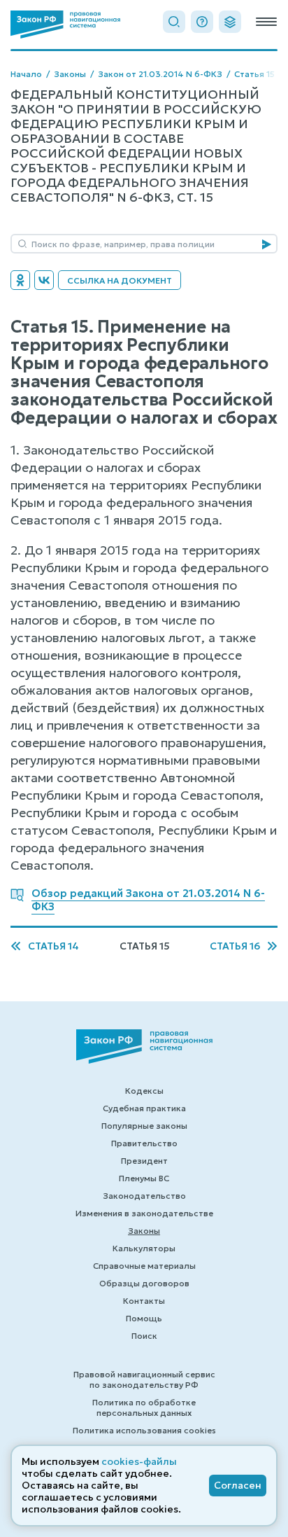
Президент (144, 1160)
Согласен (237, 1485)
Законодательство (144, 1195)
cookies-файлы (139, 1461)
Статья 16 (235, 946)
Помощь (144, 1318)
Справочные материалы (144, 1265)
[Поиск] (174, 22)
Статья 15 (254, 74)
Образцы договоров (144, 1283)
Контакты (144, 1300)
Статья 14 (53, 946)
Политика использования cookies (144, 1430)
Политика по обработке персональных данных (144, 1407)
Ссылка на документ (119, 280)
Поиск (144, 1335)
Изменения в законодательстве (144, 1213)
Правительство (144, 1143)
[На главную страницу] (65, 25)
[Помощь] (202, 22)
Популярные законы (144, 1125)
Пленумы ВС (144, 1178)
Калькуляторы (144, 1248)
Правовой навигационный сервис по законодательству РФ (144, 1379)
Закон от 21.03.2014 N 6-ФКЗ (160, 74)
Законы (70, 74)
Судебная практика (144, 1108)
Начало (26, 74)
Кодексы (144, 1090)
